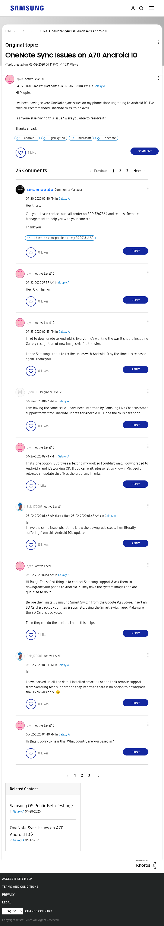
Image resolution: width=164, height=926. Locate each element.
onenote (110, 138)
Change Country (38, 911)
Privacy (8, 894)
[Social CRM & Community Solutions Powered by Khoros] (146, 864)
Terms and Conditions (20, 887)
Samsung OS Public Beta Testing (40, 805)
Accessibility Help (17, 879)
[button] (151, 78)
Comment (145, 151)
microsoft (84, 138)
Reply (136, 251)
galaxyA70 (58, 138)
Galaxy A (99, 86)
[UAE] (27, 8)
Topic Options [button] (151, 42)
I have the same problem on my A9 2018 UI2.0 (63, 238)
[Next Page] (97, 775)
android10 (30, 138)
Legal (6, 902)
